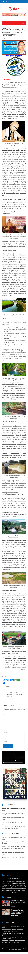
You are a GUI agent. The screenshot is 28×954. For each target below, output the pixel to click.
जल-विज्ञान (9, 686)
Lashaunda (4, 837)
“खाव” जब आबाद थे (20, 693)
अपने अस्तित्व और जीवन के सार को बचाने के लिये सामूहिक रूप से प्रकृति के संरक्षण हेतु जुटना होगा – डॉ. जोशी (13, 848)
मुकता (3, 842)
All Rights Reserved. (17, 949)
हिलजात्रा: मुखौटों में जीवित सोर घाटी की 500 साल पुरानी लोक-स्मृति (18, 902)
